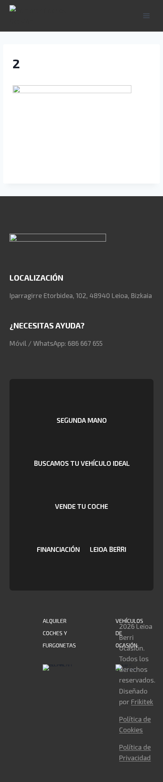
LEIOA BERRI (108, 549)
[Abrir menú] (146, 15)
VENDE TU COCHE (81, 506)
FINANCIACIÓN (58, 549)
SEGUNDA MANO (82, 420)
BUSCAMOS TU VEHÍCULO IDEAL (82, 463)
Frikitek (142, 701)
